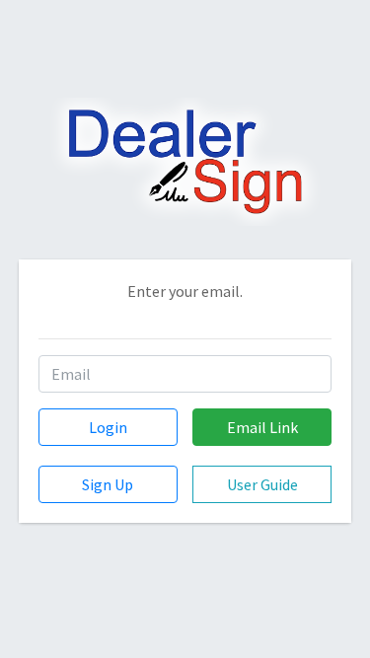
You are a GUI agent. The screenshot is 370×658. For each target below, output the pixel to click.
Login (108, 427)
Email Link (262, 427)
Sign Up (107, 484)
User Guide (262, 484)
